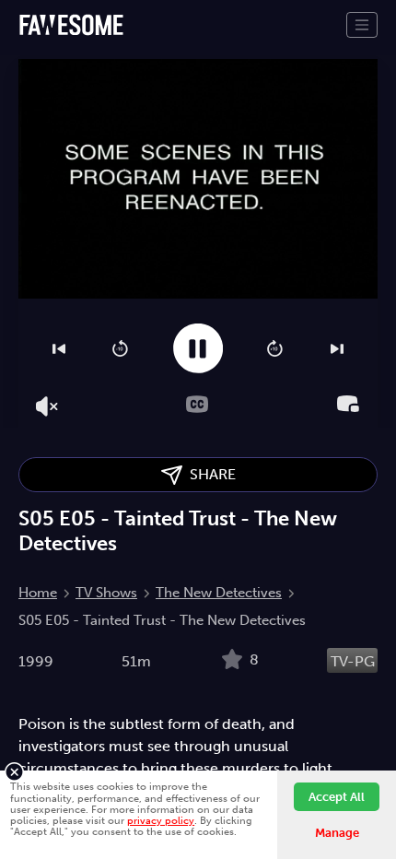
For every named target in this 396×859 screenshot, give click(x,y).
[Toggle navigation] (362, 25)
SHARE (209, 474)
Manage (337, 833)
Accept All (337, 797)
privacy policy (160, 820)
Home (37, 592)
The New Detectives (219, 592)
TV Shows (106, 592)
